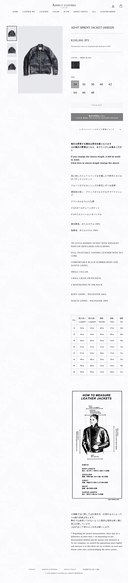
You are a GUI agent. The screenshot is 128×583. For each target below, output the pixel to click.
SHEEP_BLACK (75, 65)
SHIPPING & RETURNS (49, 569)
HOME (15, 12)
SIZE (73, 77)
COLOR (56, 12)
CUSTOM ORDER (107, 12)
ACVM (66, 12)
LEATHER (44, 12)
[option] (40, 59)
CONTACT (32, 569)
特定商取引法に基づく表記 (91, 569)
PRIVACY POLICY (70, 569)
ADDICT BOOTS (80, 12)
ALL (94, 12)
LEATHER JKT (28, 12)
